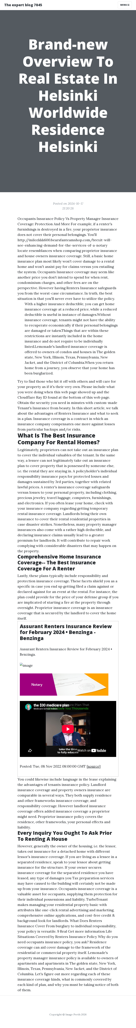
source (93, 766)
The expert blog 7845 (23, 4)
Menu (124, 4)
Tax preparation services (93, 878)
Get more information (86, 931)
